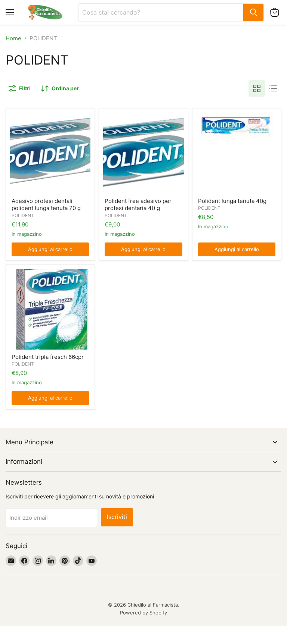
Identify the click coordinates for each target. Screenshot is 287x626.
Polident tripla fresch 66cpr (48, 356)
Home (13, 38)
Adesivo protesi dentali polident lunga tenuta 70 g (46, 204)
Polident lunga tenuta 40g (232, 200)
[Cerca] (253, 12)
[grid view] (257, 88)
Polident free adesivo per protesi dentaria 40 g (138, 204)
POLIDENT (23, 215)
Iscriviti (117, 516)
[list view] (273, 88)
